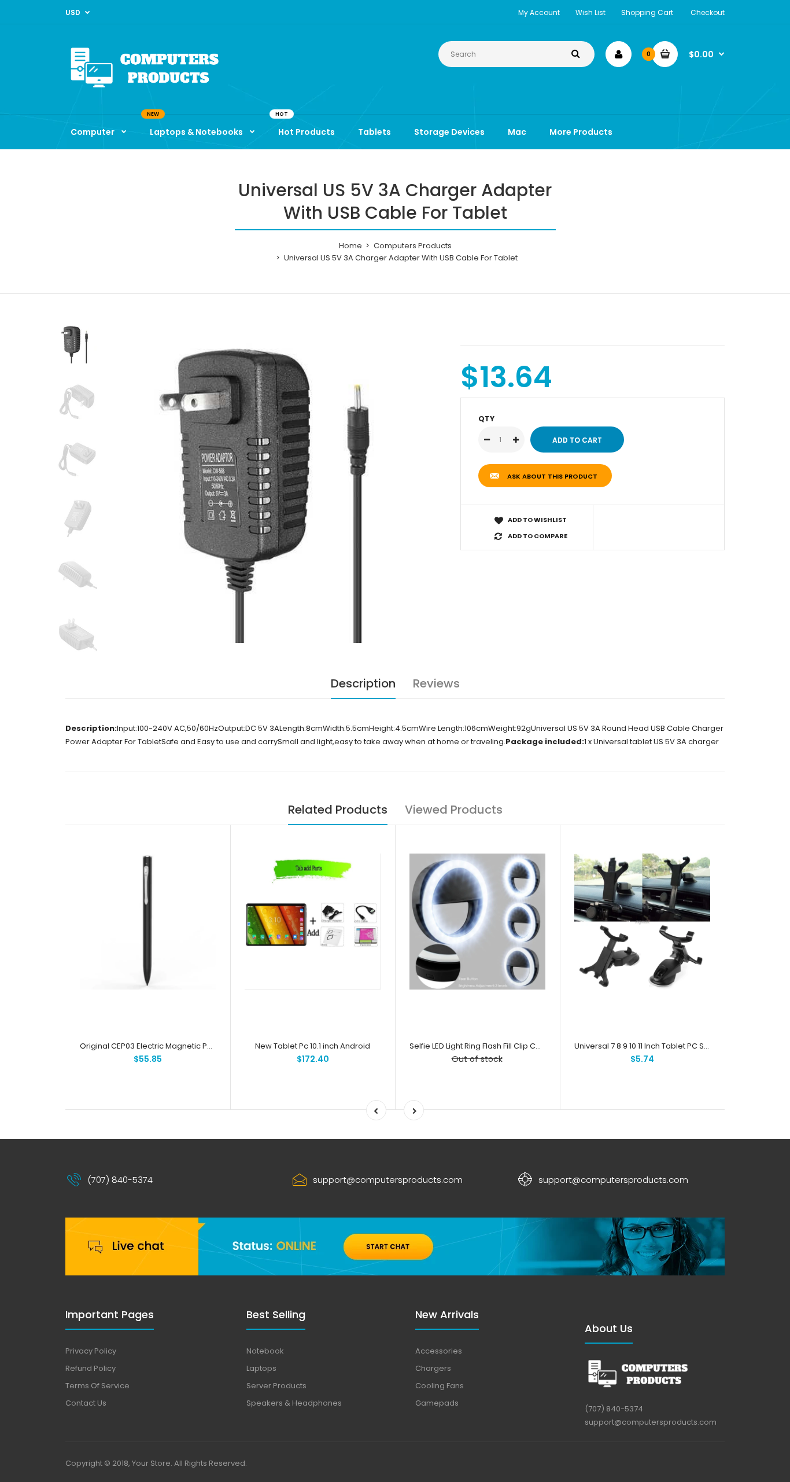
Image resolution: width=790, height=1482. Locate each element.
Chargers (433, 1368)
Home (350, 245)
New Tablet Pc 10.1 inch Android (312, 1045)
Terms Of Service (97, 1385)
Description (363, 683)
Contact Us (85, 1403)
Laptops (261, 1368)
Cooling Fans (439, 1385)
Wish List (590, 12)
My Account (539, 12)
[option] (283, 483)
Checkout (708, 12)
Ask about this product (552, 476)
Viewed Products (454, 809)
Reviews (436, 683)
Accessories (438, 1350)
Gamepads (437, 1403)
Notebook (265, 1350)
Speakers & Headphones (294, 1403)
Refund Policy (90, 1368)
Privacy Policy (90, 1350)
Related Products (337, 809)
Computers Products (413, 245)
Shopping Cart (647, 12)
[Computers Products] (169, 89)
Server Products (276, 1385)
